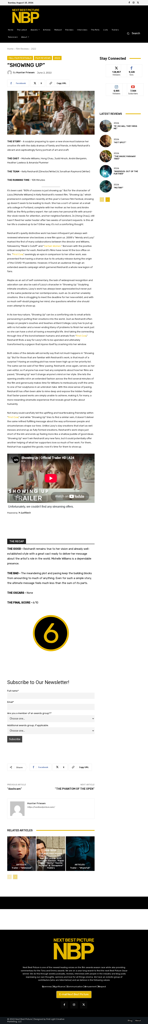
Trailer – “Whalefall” (80, 868)
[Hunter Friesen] (10, 72)
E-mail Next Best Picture (74, 994)
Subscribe (133, 86)
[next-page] (15, 877)
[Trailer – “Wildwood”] (21, 853)
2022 (33, 48)
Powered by (12, 513)
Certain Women (52, 246)
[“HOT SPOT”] (106, 141)
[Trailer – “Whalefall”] (80, 853)
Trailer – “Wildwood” (22, 868)
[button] (132, 33)
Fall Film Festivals (20, 58)
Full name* (13, 690)
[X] (138, 3)
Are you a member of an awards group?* (29, 713)
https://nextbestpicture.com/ (41, 807)
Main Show (50, 850)
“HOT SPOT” (120, 142)
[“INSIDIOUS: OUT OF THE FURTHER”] (106, 171)
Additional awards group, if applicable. (28, 725)
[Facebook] (129, 3)
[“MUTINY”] (106, 186)
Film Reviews (22, 48)
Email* (10, 702)
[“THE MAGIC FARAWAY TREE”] (106, 156)
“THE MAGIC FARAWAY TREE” (125, 157)
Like (132, 67)
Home (10, 48)
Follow (116, 67)
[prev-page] (9, 877)
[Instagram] (133, 3)
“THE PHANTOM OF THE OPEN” (75, 788)
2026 (116, 123)
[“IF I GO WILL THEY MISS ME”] (106, 126)
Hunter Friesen (25, 72)
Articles (21, 865)
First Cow (18, 254)
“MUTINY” (118, 188)
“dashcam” (14, 788)
